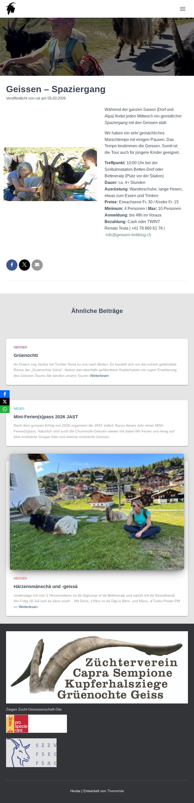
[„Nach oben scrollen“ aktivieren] (184, 793)
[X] (5, 401)
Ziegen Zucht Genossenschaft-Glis (34, 709)
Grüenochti (26, 355)
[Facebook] (5, 394)
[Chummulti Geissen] (13, 9)
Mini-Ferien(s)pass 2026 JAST (46, 416)
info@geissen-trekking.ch (128, 235)
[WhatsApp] (5, 409)
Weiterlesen (99, 376)
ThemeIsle (115, 791)
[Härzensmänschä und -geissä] (97, 511)
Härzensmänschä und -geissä (46, 586)
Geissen (20, 347)
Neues (19, 408)
